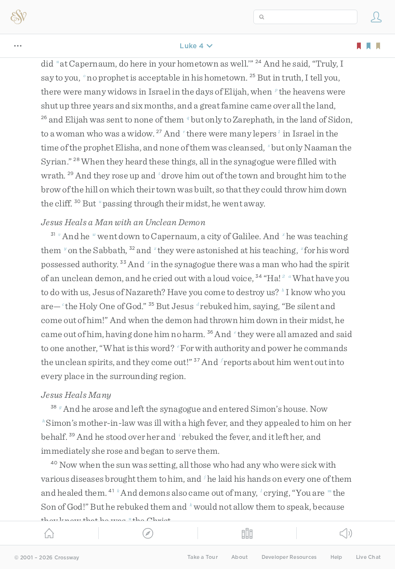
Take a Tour (202, 557)
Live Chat (368, 557)
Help (336, 557)
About (239, 557)
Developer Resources (289, 557)
